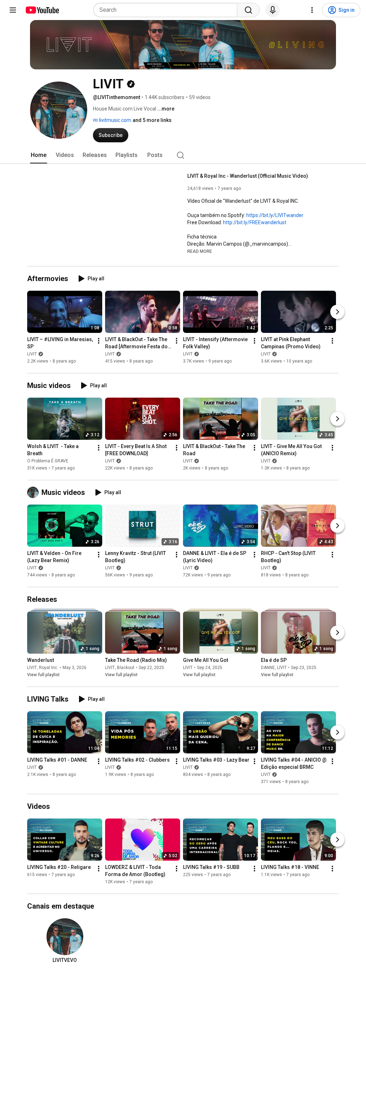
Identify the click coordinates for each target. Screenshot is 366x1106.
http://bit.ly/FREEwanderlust (254, 222)
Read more (199, 251)
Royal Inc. (48, 667)
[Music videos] (34, 492)
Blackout (125, 667)
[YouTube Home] (42, 10)
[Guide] (13, 10)
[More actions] (99, 341)
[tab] (38, 155)
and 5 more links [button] (152, 120)
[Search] (248, 10)
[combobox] (167, 10)
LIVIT (32, 354)
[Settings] (312, 10)
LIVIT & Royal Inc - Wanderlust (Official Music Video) (247, 176)
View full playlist (43, 674)
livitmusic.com (114, 120)
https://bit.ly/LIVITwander (274, 215)
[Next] (337, 312)
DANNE (268, 667)
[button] (199, 251)
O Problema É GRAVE (47, 460)
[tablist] (183, 155)
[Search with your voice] (273, 10)
